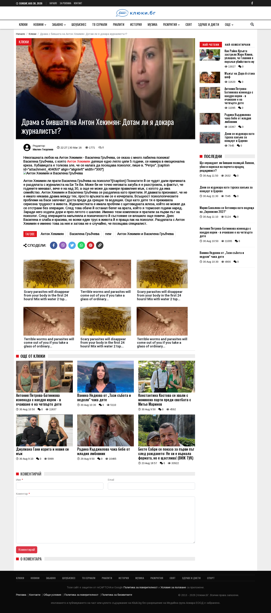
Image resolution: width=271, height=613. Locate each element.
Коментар (23, 493)
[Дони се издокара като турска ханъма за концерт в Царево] (210, 142)
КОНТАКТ (78, 3)
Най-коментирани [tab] (237, 44)
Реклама (21, 594)
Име (19, 479)
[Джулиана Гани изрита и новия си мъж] (44, 445)
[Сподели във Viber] (63, 245)
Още (228, 24)
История (136, 24)
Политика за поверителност (141, 587)
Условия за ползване (174, 587)
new (108, 234)
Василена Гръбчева (84, 234)
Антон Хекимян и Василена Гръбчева (145, 234)
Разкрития (170, 24)
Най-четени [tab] (211, 44)
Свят (188, 24)
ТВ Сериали (99, 24)
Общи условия (52, 594)
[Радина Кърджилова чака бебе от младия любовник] (105, 445)
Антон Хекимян (52, 234)
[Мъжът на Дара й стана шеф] (210, 82)
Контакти (34, 594)
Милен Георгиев (43, 149)
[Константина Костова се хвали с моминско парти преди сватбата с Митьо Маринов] (166, 391)
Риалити (118, 24)
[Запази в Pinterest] (90, 245)
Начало (53, 3)
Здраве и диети (208, 24)
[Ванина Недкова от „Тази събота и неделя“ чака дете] (105, 391)
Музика (152, 24)
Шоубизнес (79, 24)
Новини (38, 24)
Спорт (211, 578)
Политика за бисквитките (117, 594)
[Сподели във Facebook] (53, 245)
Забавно (57, 24)
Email (111, 479)
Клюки (23, 24)
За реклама (65, 3)
